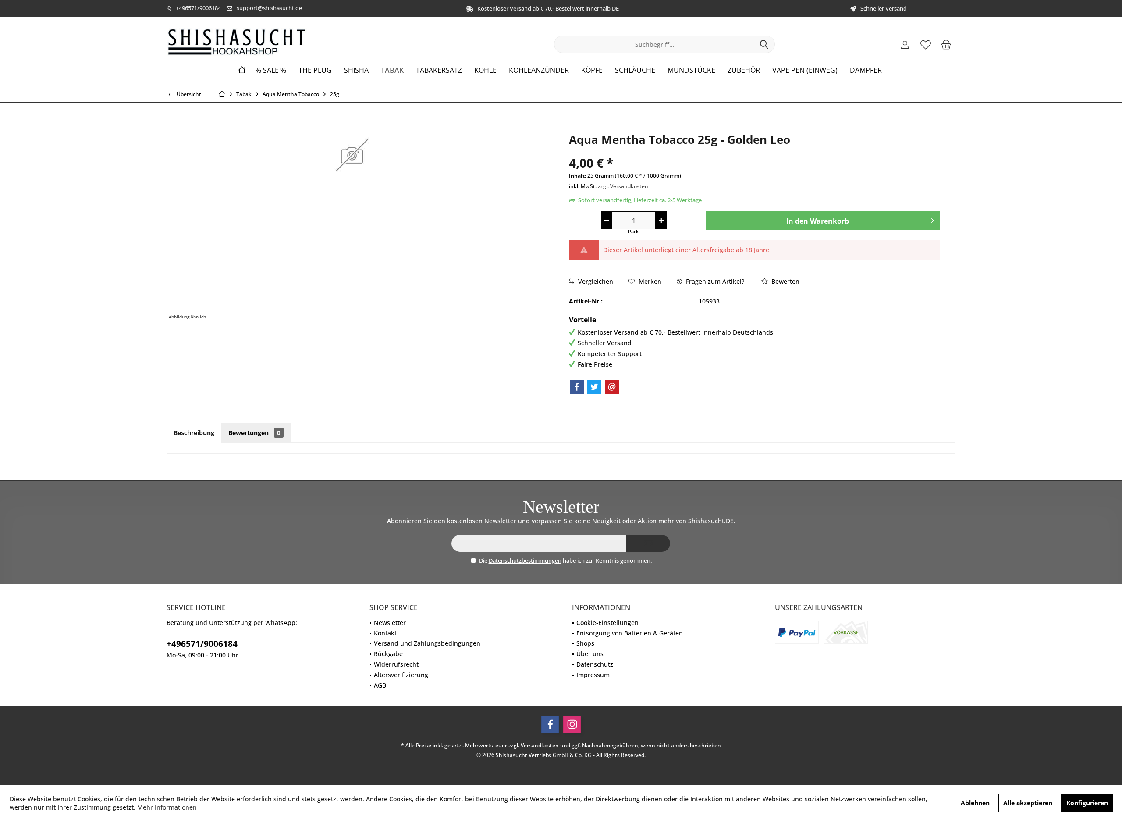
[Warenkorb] (946, 44)
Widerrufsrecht (396, 664)
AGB (380, 685)
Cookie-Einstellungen (607, 622)
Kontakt (385, 633)
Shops (585, 643)
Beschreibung (194, 432)
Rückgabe (388, 654)
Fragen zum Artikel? (714, 281)
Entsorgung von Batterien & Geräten (629, 633)
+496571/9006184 (198, 8)
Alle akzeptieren (1027, 803)
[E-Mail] (612, 387)
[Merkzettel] (925, 44)
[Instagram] (572, 724)
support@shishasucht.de (269, 8)
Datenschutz (594, 664)
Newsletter (390, 622)
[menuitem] (946, 44)
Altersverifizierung (401, 675)
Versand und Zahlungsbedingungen (427, 643)
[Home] (241, 70)
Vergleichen (594, 281)
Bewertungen (254, 432)
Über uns (590, 654)
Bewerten (784, 281)
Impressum (593, 675)
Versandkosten (540, 745)
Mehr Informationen (167, 807)
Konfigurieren (1087, 803)
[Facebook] (577, 387)
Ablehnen (975, 803)
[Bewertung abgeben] (754, 151)
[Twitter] (594, 387)
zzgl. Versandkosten (623, 186)
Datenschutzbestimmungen (525, 560)
